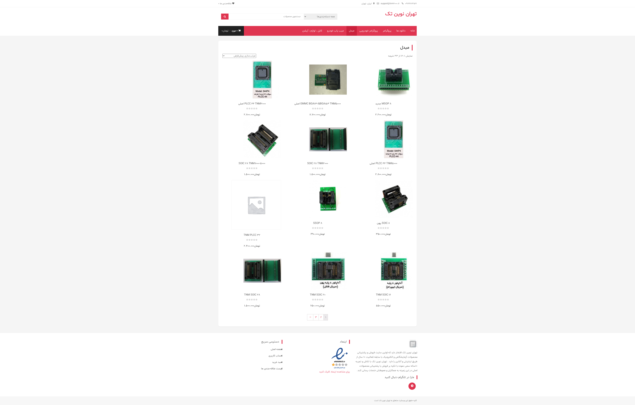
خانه (412, 31)
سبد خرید (277, 362)
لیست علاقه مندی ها (271, 368)
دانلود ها (400, 31)
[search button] (225, 17)
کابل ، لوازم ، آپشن (312, 31)
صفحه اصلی (276, 349)
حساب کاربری (275, 356)
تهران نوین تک (401, 14)
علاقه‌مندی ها (225, 3)
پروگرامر (387, 31)
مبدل (351, 31)
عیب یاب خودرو (335, 31)
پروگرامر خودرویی (368, 31)
